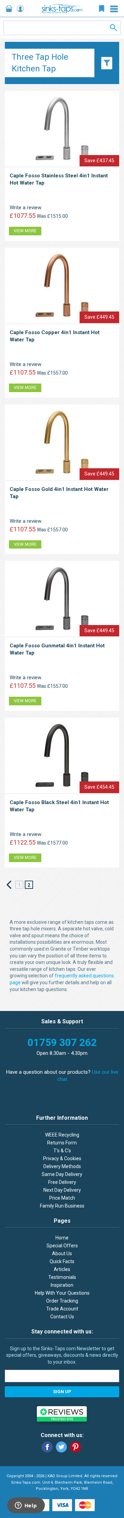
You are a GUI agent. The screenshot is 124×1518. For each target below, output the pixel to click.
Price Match (62, 1198)
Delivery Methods (62, 1166)
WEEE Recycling (62, 1135)
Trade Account (62, 1308)
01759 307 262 (62, 1042)
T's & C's (62, 1150)
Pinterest (75, 1446)
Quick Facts (62, 1261)
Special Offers (62, 1245)
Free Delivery (62, 1182)
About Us (62, 1253)
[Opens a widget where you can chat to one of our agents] (26, 1506)
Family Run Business (62, 1206)
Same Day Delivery (62, 1174)
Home (62, 1237)
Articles (62, 1269)
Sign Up (62, 1391)
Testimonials (62, 1277)
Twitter (61, 1446)
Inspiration (62, 1285)
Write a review (25, 207)
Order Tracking (62, 1301)
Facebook (47, 1446)
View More (25, 230)
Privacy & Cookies (62, 1158)
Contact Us (62, 1316)
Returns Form (62, 1142)
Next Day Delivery (62, 1190)
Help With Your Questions (62, 1293)
